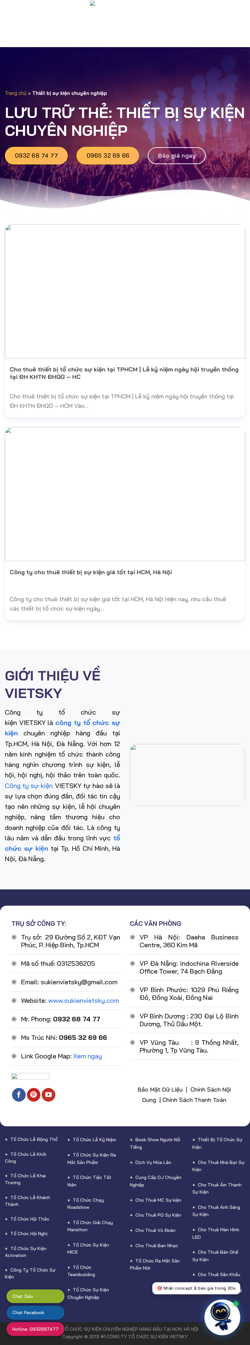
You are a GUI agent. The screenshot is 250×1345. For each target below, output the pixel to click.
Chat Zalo (22, 1296)
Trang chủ (16, 93)
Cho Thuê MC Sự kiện (158, 1200)
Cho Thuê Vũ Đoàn (155, 1230)
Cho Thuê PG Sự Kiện (158, 1215)
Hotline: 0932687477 (35, 1329)
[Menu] (10, 16)
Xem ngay (87, 1056)
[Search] (242, 16)
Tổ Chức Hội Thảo (29, 1219)
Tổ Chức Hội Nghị (29, 1233)
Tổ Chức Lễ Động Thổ (34, 1139)
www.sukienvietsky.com (83, 1000)
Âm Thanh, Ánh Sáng (220, 1290)
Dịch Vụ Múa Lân (153, 1162)
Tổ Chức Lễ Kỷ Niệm (94, 1140)
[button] (229, 1315)
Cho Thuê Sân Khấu (219, 1274)
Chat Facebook (28, 1312)
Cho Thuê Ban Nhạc (156, 1245)
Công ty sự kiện (29, 786)
